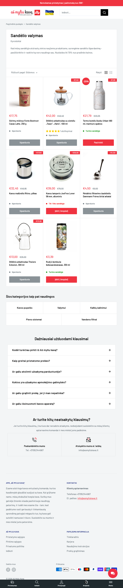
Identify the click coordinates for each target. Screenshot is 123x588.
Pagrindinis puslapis (14, 24)
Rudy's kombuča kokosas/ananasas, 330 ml (58, 263)
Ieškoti (9, 551)
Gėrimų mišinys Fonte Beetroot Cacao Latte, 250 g (24, 122)
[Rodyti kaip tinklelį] (106, 72)
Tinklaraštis (73, 537)
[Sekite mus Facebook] (8, 570)
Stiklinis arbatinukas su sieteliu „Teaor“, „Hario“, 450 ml (60, 122)
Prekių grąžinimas (75, 551)
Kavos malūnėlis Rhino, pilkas (23, 193)
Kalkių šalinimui (98, 307)
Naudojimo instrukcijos (78, 546)
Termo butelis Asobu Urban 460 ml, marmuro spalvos (97, 122)
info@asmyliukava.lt (87, 498)
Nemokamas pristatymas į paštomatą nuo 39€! (61, 3)
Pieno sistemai (34, 319)
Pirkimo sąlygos (13, 541)
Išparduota (25, 142)
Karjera (70, 541)
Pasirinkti (98, 142)
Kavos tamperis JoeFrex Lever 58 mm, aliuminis (60, 195)
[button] (53, 131)
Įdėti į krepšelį (61, 211)
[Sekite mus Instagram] (14, 570)
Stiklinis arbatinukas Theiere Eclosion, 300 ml (22, 263)
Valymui (61, 307)
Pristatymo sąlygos (15, 537)
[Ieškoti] (104, 12)
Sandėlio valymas (33, 24)
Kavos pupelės (24, 307)
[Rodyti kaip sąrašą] (111, 72)
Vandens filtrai (89, 319)
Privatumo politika (15, 546)
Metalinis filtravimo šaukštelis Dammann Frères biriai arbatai (97, 195)
